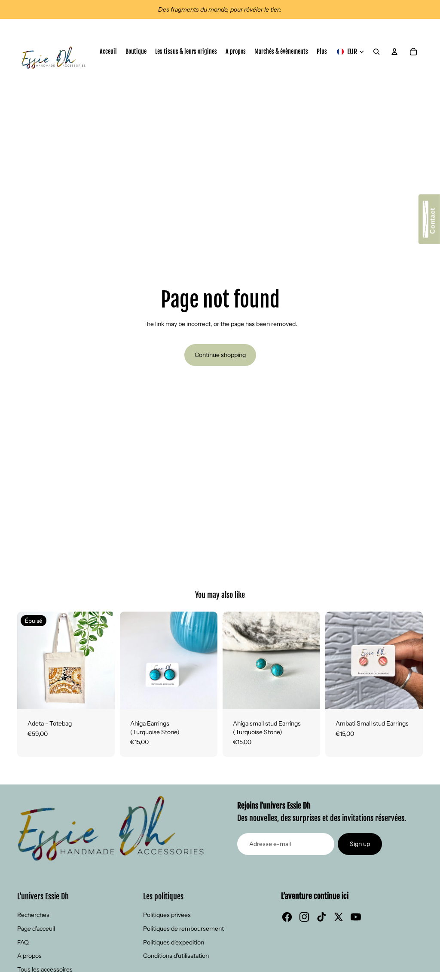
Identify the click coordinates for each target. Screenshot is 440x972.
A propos (29, 956)
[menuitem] (322, 51)
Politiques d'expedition (173, 942)
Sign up (360, 844)
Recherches (33, 915)
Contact (432, 222)
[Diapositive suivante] (108, 660)
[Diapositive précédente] (24, 660)
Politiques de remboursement (183, 928)
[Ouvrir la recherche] (376, 51)
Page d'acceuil (36, 928)
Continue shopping (220, 355)
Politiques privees (167, 915)
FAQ (23, 942)
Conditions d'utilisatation (176, 956)
